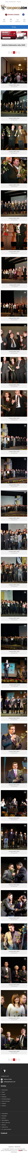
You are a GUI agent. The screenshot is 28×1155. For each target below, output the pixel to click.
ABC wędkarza (5, 1120)
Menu (14, 27)
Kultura (4, 1118)
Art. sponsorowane (6, 1129)
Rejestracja (17, 1146)
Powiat (3, 1094)
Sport (3, 1092)
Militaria (4, 1124)
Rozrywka (4, 1115)
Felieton (4, 1105)
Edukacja (4, 1096)
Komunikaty (5, 1113)
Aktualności (5, 1090)
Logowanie (11, 1146)
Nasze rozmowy (5, 1101)
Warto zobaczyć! (6, 1122)
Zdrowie (4, 1103)
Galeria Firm (5, 1127)
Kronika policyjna (6, 1099)
